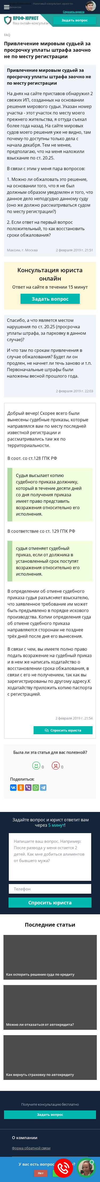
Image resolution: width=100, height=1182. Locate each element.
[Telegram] (43, 787)
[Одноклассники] (21, 787)
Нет (40, 1173)
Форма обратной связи (31, 1148)
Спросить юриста (73, 11)
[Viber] (28, 787)
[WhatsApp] (36, 787)
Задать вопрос (75, 20)
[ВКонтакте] (13, 787)
